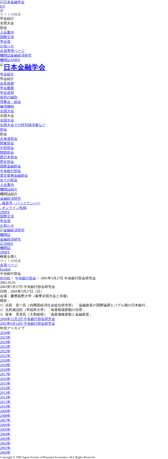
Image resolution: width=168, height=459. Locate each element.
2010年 (5, 406)
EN (2, 6)
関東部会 (7, 143)
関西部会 (7, 152)
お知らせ (7, 46)
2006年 (5, 425)
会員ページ (9, 265)
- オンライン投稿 (13, 208)
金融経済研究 (16, 55)
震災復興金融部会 (14, 175)
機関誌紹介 (9, 189)
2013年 (5, 393)
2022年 (5, 351)
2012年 (5, 397)
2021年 (5, 356)
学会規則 (7, 93)
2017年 (5, 374)
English (5, 269)
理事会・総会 (10, 102)
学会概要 (7, 88)
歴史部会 (7, 162)
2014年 (5, 388)
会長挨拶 (7, 83)
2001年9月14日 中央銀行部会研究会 (27, 323)
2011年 (5, 402)
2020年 (5, 360)
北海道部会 (9, 139)
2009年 (5, 411)
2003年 (5, 439)
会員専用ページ (12, 51)
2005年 (5, 429)
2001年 (5, 448)
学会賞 (5, 41)
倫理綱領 (7, 106)
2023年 (5, 346)
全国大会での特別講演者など (23, 125)
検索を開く (9, 256)
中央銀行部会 (10, 171)
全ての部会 (9, 180)
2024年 (5, 342)
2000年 (5, 452)
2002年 (5, 443)
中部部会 (7, 148)
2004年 (5, 434)
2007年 (5, 420)
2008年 (5, 416)
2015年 (5, 383)
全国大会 (7, 111)
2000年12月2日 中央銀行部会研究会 (27, 319)
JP (1, 10)
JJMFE (10, 60)
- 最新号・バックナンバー (20, 203)
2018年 (5, 369)
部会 (3, 129)
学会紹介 (7, 74)
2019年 (5, 365)
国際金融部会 (10, 166)
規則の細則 (9, 97)
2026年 (5, 333)
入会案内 (7, 32)
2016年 (5, 379)
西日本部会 (9, 157)
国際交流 (7, 37)
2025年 (5, 337)
